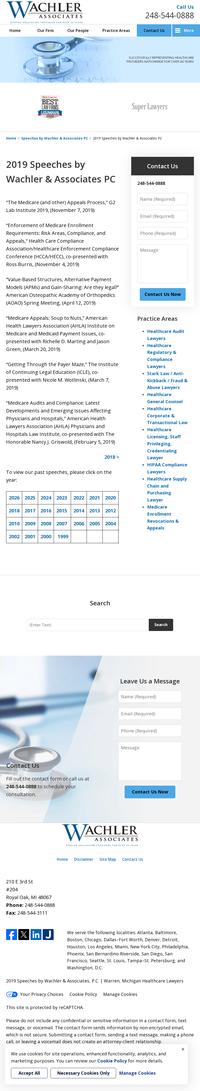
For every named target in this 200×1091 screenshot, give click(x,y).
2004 (110, 523)
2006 (78, 523)
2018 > (111, 457)
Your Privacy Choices (41, 994)
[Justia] (48, 934)
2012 (110, 510)
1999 (63, 536)
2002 (14, 536)
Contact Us (154, 30)
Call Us (185, 7)
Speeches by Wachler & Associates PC (54, 138)
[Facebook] (11, 934)
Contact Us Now (163, 294)
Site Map (108, 859)
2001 (30, 536)
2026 (14, 497)
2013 (94, 510)
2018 (14, 510)
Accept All (29, 1073)
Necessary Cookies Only (83, 1073)
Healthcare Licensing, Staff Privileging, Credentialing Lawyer (164, 443)
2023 (61, 497)
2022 (78, 497)
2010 (14, 523)
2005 (94, 523)
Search (161, 624)
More (189, 30)
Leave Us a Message (150, 681)
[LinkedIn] (35, 934)
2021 (94, 497)
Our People (78, 30)
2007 (61, 523)
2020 (110, 497)
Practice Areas (116, 30)
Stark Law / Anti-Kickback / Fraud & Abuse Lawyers (167, 380)
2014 (78, 510)
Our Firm (45, 30)
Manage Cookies (120, 994)
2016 (45, 510)
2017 (30, 510)
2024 (45, 497)
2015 (61, 510)
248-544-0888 (169, 15)
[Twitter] (23, 934)
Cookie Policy (83, 994)
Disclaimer (83, 859)
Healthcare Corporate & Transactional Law (167, 416)
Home (15, 30)
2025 (30, 497)
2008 (45, 523)
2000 (45, 536)
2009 (30, 523)
